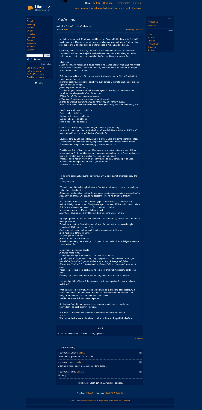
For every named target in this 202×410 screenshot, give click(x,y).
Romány (31, 40)
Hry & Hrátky (153, 44)
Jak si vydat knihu (35, 68)
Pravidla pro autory (35, 77)
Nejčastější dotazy (35, 74)
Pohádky (31, 34)
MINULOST (90, 393)
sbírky (128, 8)
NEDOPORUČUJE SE (114, 393)
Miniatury (31, 24)
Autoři (96, 3)
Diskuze (108, 3)
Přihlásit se (153, 22)
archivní (137, 8)
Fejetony (31, 37)
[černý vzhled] (65, 1)
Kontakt (151, 50)
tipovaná (84, 8)
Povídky (31, 27)
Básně (30, 21)
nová (76, 8)
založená (108, 8)
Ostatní (30, 50)
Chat (150, 34)
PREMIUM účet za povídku (120, 400)
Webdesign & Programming (98, 400)
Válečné (139, 30)
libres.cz (84, 400)
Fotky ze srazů (34, 71)
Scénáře (31, 46)
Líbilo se (151, 41)
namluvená (119, 8)
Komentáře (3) (68, 347)
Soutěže (151, 37)
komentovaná (96, 8)
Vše (29, 18)
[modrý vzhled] (62, 1)
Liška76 (80, 372)
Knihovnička (123, 3)
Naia (79, 362)
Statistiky (152, 47)
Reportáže (31, 43)
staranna (81, 353)
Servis (137, 3)
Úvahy (30, 31)
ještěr (66, 30)
